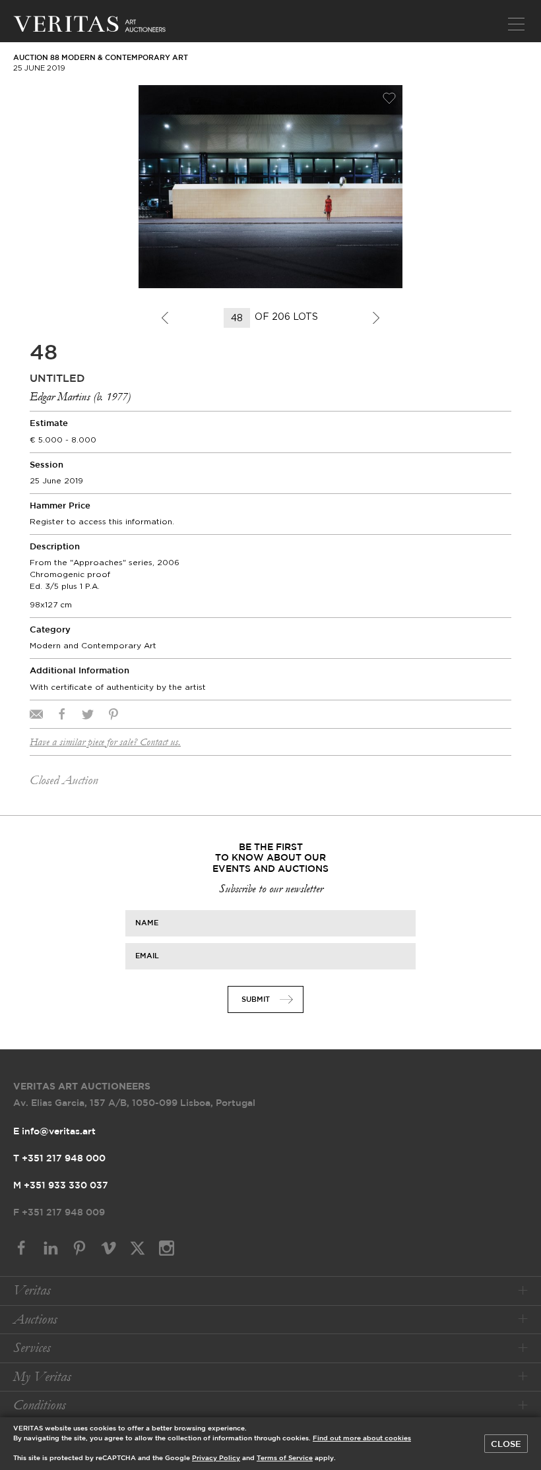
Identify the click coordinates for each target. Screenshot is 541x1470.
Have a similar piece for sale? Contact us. (105, 742)
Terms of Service (285, 1458)
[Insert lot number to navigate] (238, 318)
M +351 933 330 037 (60, 1186)
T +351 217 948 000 (59, 1159)
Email (147, 955)
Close (506, 1444)
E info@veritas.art (54, 1132)
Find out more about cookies (362, 1439)
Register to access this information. (102, 521)
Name (146, 922)
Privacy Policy (216, 1458)
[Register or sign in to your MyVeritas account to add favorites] (389, 98)
